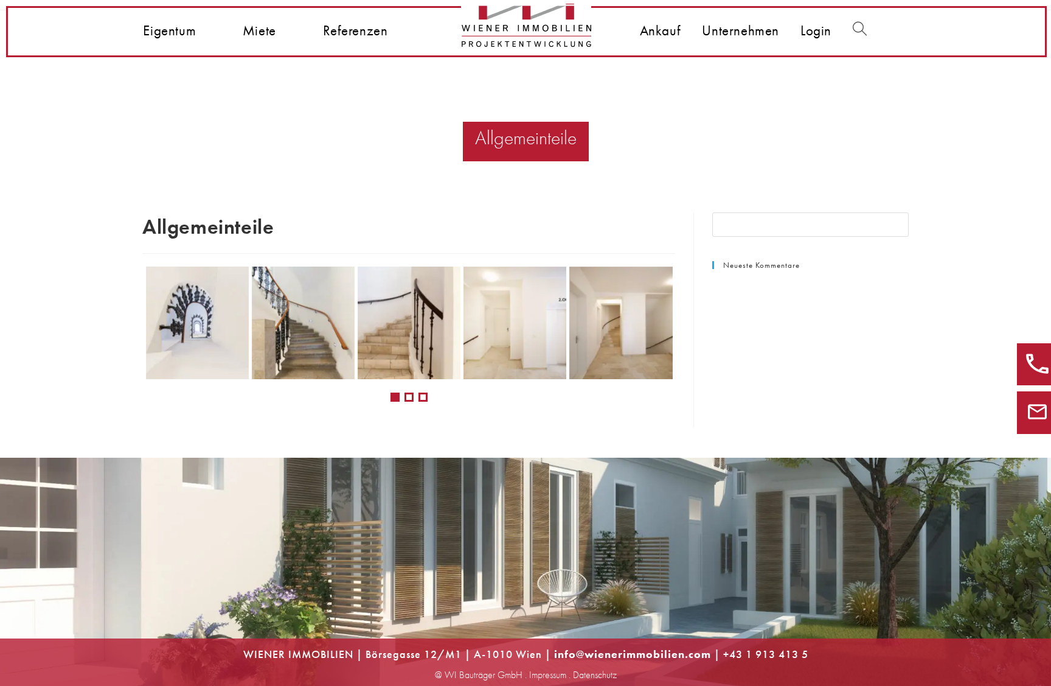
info (565, 654)
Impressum (547, 674)
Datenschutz (595, 674)
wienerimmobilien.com (647, 654)
